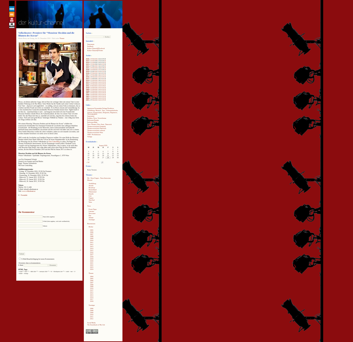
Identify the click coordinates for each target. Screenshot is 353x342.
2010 (87, 87)
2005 (87, 96)
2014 (87, 80)
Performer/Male (92, 122)
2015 (87, 78)
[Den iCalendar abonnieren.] (102, 163)
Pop (90, 215)
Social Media (91, 323)
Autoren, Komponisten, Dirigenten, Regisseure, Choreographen (102, 113)
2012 (87, 84)
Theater (62, 38)
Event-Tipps (93, 209)
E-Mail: (21, 265)
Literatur (91, 211)
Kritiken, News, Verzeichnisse (96, 118)
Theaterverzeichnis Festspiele (96, 126)
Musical (89, 180)
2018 (87, 73)
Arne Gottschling (54, 142)
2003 (87, 100)
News (89, 206)
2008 (87, 91)
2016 (87, 77)
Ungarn (91, 198)
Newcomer (92, 213)
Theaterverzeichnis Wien (95, 132)
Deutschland (93, 190)
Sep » (118, 162)
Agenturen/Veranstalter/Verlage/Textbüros (100, 108)
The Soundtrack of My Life (96, 325)
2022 (87, 66)
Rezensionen (91, 223)
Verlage (89, 136)
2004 (87, 98)
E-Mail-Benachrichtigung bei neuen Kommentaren (38, 259)
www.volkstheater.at (28, 191)
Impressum (90, 44)
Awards (91, 185)
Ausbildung (92, 183)
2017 (87, 75)
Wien (90, 202)
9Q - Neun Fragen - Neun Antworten (99, 178)
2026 (87, 59)
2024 (87, 62)
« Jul (87, 162)
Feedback (90, 46)
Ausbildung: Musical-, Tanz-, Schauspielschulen (102, 110)
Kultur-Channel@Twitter (95, 50)
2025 (87, 60)
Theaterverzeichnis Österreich (96, 128)
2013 (87, 82)
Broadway (92, 187)
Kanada (91, 194)
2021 (87, 68)
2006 (87, 94)
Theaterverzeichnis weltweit (96, 130)
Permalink (24, 195)
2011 (87, 86)
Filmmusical (92, 192)
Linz (90, 196)
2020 (87, 69)
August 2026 (103, 145)
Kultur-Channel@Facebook (96, 48)
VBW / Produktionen (94, 134)
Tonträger (92, 219)
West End (92, 200)
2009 (87, 89)
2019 (87, 71)
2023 (87, 64)
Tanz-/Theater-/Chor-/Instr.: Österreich (99, 124)
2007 (87, 93)
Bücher (91, 227)
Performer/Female (93, 120)
